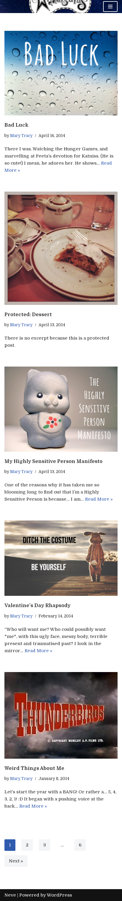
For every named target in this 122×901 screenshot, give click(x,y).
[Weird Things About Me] (61, 715)
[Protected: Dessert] (61, 248)
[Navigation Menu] (110, 6)
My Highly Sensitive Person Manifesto (53, 461)
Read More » (99, 499)
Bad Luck (16, 125)
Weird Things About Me (34, 768)
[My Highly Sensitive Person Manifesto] (61, 409)
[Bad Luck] (61, 73)
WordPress (59, 895)
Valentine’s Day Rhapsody (37, 605)
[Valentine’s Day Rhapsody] (61, 558)
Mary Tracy (21, 135)
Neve (10, 895)
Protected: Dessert (28, 314)
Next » (16, 861)
